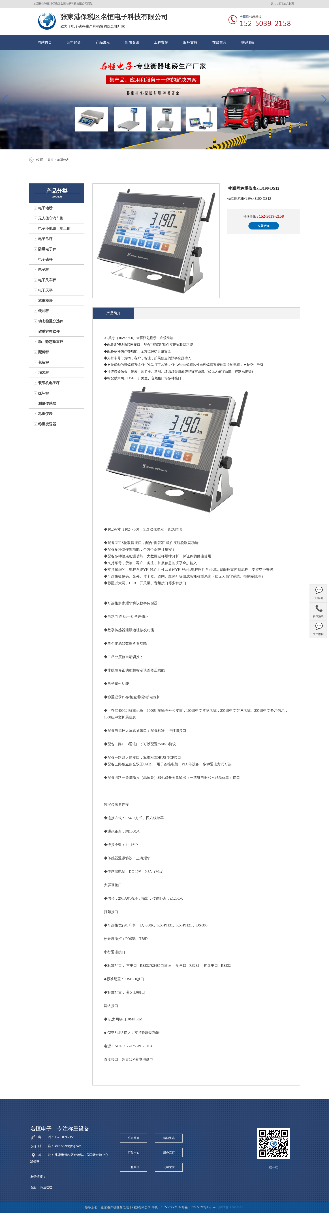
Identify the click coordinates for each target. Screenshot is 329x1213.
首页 (50, 159)
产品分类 (57, 191)
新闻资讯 (132, 42)
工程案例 (161, 42)
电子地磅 (45, 208)
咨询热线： (263, 216)
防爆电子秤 (47, 249)
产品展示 (103, 42)
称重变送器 (47, 424)
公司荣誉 (169, 1167)
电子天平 (45, 290)
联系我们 (248, 42)
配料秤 (43, 352)
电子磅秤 (45, 259)
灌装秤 (43, 372)
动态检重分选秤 (50, 321)
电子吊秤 (45, 239)
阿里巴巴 (46, 1187)
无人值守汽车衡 (50, 218)
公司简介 (74, 42)
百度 (33, 1187)
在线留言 (219, 42)
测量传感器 (47, 403)
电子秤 (43, 270)
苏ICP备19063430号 (231, 1207)
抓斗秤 (43, 393)
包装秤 (43, 362)
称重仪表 (63, 159)
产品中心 (133, 1152)
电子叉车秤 (47, 280)
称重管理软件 (49, 331)
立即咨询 (263, 225)
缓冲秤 (43, 311)
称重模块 (45, 300)
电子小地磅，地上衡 (54, 228)
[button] (324, 100)
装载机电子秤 (49, 383)
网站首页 (45, 42)
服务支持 (190, 42)
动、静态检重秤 (50, 342)
